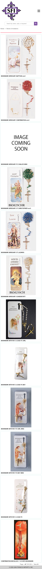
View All (36, 564)
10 (30, 564)
